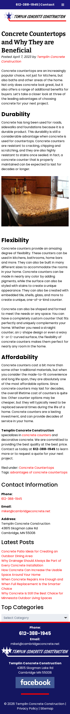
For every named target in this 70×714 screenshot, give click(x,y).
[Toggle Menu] (63, 4)
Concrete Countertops (36, 467)
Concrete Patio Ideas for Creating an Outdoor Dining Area (29, 553)
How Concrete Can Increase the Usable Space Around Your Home (31, 572)
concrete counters (36, 435)
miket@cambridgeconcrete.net (25, 511)
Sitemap (46, 708)
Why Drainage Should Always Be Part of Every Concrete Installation (31, 563)
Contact (47, 4)
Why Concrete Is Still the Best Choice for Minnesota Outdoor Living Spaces (32, 595)
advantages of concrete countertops (38, 472)
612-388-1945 (27, 4)
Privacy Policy (27, 708)
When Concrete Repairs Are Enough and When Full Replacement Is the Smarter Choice (32, 584)
